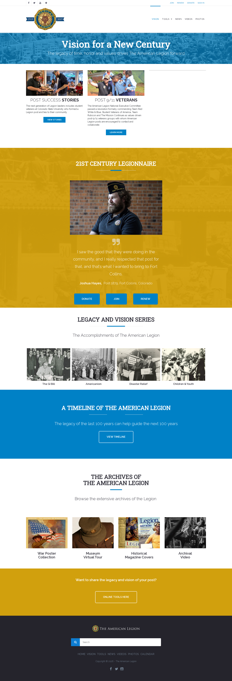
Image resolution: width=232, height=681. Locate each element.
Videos (121, 654)
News (111, 654)
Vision (91, 654)
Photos (133, 654)
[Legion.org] (46, 3)
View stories (54, 119)
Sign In (201, 3)
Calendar (147, 654)
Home (81, 654)
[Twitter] (116, 668)
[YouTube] (40, 3)
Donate (190, 3)
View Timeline (116, 436)
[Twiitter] (34, 3)
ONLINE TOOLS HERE (116, 596)
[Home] (45, 19)
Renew (180, 3)
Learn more (116, 132)
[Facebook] (28, 3)
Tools (101, 654)
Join (172, 3)
